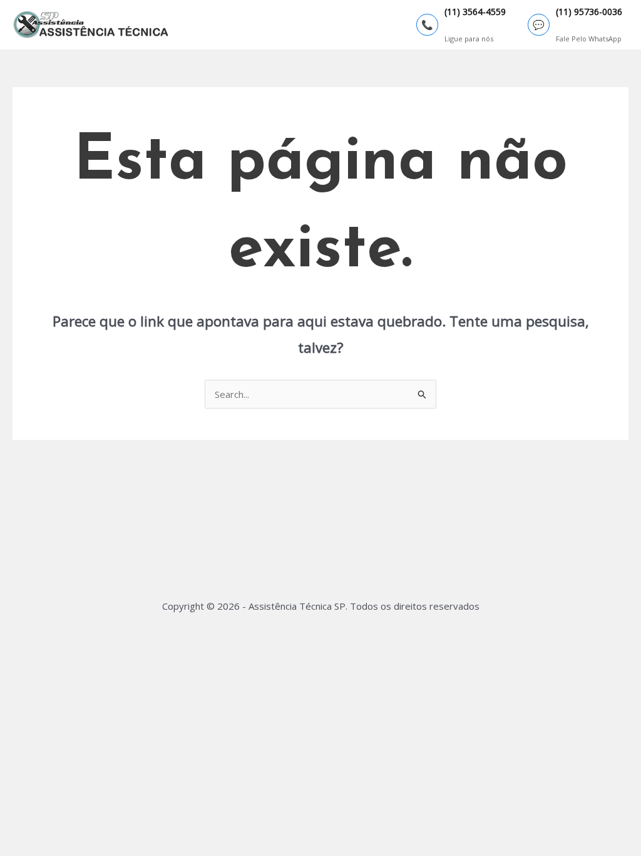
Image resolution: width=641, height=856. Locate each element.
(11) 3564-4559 (475, 12)
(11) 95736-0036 (589, 12)
